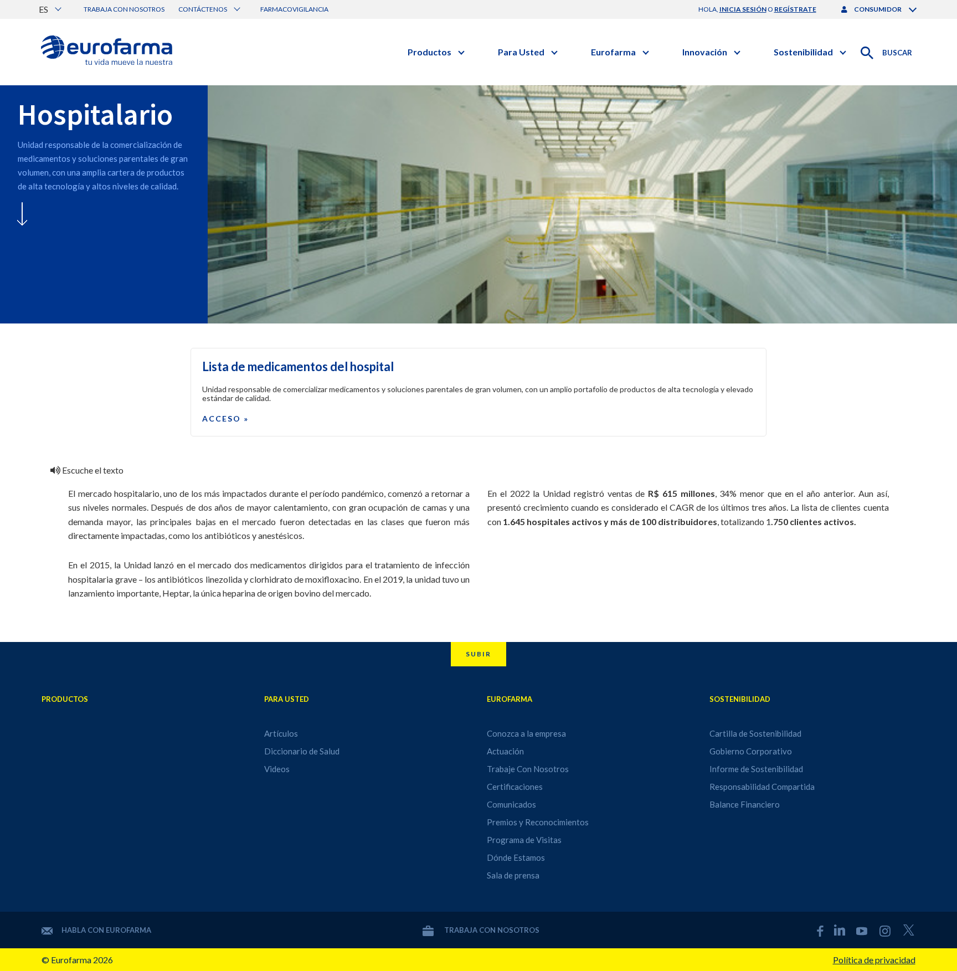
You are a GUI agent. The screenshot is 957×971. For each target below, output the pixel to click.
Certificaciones (515, 787)
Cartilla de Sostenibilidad (755, 733)
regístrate (795, 9)
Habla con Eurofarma (106, 930)
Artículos (281, 733)
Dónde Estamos (516, 857)
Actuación (505, 751)
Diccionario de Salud (301, 751)
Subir (478, 654)
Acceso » (225, 418)
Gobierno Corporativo (750, 751)
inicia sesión (742, 9)
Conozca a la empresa (526, 733)
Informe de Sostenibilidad (756, 769)
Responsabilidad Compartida (762, 787)
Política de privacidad (874, 959)
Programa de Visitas (524, 840)
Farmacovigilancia (294, 9)
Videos (277, 769)
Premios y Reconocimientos (538, 822)
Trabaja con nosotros (124, 9)
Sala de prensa (513, 875)
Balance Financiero (744, 804)
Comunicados (511, 804)
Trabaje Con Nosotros (528, 769)
